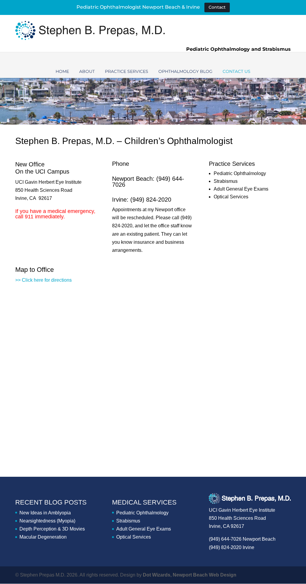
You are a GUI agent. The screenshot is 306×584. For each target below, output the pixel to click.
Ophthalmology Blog (185, 71)
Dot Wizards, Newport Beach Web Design (189, 574)
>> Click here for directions (43, 280)
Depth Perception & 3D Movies (52, 528)
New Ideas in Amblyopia (45, 512)
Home (62, 71)
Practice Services (126, 71)
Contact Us (236, 71)
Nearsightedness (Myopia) (47, 520)
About (87, 71)
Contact (217, 7)
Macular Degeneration (43, 536)
